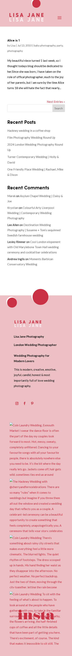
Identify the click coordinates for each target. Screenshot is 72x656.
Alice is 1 (13, 40)
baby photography (44, 45)
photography (15, 50)
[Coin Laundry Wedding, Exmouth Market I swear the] (36, 449)
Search (59, 108)
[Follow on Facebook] (25, 403)
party (60, 45)
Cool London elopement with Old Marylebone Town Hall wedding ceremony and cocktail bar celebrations (33, 247)
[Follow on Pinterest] (32, 403)
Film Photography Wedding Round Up (31, 137)
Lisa (13, 45)
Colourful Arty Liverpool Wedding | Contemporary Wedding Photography (30, 213)
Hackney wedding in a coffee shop (28, 130)
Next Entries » (56, 101)
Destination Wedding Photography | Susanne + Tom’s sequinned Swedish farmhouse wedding (33, 230)
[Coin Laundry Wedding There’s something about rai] (36, 561)
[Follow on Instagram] (17, 403)
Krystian (12, 207)
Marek (11, 196)
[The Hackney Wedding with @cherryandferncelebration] (36, 505)
